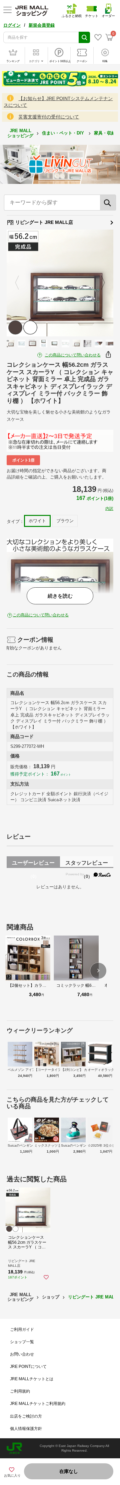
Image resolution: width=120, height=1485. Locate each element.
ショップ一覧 (22, 1342)
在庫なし (68, 1471)
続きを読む (60, 596)
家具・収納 (105, 132)
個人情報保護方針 (26, 1428)
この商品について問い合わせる (73, 355)
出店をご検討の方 (26, 1416)
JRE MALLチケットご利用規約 (37, 1403)
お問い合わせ (22, 1354)
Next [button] (99, 283)
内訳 (109, 508)
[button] (98, 970)
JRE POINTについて (28, 1366)
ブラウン (65, 520)
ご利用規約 (20, 1391)
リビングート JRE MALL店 (43, 222)
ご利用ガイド (22, 1329)
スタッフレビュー (86, 864)
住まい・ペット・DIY (63, 132)
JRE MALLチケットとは (31, 1379)
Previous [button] (21, 283)
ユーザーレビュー (33, 864)
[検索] (108, 203)
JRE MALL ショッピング (20, 133)
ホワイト (37, 520)
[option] (60, 283)
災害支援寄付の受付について (48, 116)
